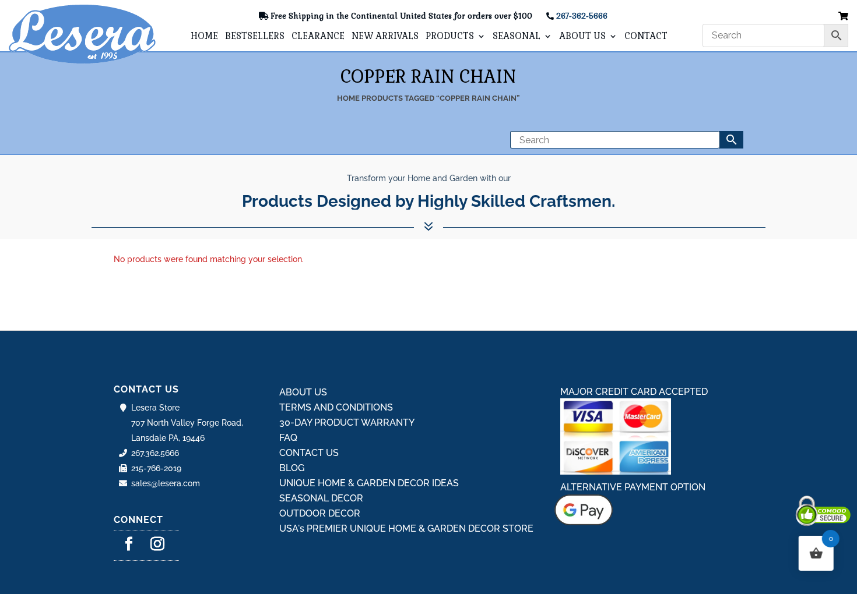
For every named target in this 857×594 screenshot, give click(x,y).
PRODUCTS (450, 36)
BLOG (291, 467)
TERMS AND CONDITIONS (336, 407)
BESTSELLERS (255, 36)
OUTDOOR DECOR (319, 513)
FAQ (288, 437)
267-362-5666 (581, 16)
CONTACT (646, 36)
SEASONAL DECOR (321, 498)
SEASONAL (516, 36)
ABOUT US (582, 36)
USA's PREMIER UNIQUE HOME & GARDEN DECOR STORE (406, 528)
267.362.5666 (155, 453)
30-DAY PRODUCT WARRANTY (347, 422)
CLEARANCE (318, 36)
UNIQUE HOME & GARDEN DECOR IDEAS (369, 483)
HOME (204, 36)
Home (348, 98)
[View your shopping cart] (843, 17)
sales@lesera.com (165, 483)
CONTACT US (309, 452)
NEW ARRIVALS (385, 36)
